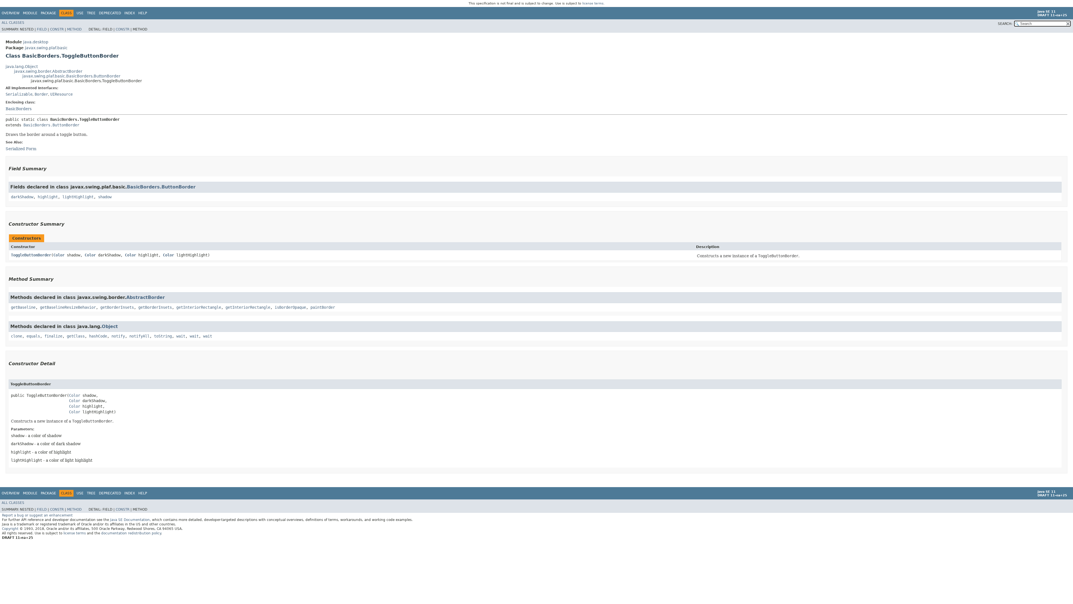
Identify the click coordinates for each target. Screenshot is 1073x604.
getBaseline (23, 307)
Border (41, 94)
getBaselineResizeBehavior (68, 307)
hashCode (98, 336)
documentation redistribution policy (131, 533)
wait (180, 336)
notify (118, 336)
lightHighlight (78, 197)
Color (59, 255)
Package (48, 13)
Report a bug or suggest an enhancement (37, 515)
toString (163, 336)
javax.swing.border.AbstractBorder (48, 71)
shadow (104, 197)
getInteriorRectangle (198, 307)
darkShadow (22, 197)
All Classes (13, 23)
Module (30, 13)
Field (42, 29)
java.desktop (35, 42)
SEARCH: (1005, 24)
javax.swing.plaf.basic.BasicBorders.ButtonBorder (71, 76)
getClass (76, 336)
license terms (593, 3)
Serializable (19, 94)
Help (142, 13)
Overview (11, 13)
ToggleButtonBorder (31, 255)
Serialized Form (21, 149)
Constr (57, 29)
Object (110, 326)
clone (16, 336)
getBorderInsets (117, 307)
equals (33, 336)
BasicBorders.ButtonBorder (51, 125)
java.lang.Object (22, 66)
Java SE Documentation (130, 520)
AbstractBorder (145, 297)
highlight (48, 197)
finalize (53, 336)
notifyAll (139, 336)
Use (80, 13)
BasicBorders (19, 109)
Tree (91, 13)
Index (129, 13)
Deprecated (110, 13)
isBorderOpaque (290, 307)
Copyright (10, 529)
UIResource (61, 94)
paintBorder (322, 307)
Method (74, 29)
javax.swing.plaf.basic (46, 48)
